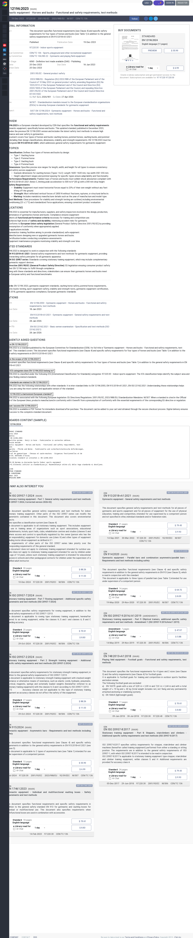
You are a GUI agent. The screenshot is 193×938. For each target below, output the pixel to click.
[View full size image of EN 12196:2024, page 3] (129, 48)
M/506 (62, 582)
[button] (134, 18)
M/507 (70, 18)
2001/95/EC (43, 18)
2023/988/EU (58, 18)
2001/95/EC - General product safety (47, 73)
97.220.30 (30, 18)
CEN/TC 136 (81, 18)
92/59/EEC (65, 775)
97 (158, 77)
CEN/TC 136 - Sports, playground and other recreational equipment (61, 53)
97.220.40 (157, 716)
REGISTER (182, 3)
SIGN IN (170, 3)
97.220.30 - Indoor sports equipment (46, 47)
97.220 (162, 77)
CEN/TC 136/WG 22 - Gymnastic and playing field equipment (57, 56)
